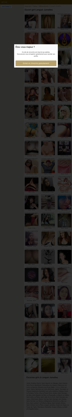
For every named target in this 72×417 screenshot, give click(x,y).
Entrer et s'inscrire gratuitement (36, 63)
